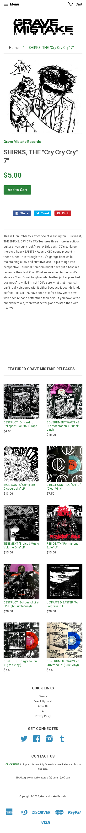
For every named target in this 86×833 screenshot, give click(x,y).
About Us (43, 706)
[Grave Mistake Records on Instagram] (49, 740)
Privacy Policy (43, 716)
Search (43, 696)
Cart (78, 4)
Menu (14, 4)
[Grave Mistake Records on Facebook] (36, 740)
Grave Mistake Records (22, 142)
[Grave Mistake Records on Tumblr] (62, 740)
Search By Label (43, 701)
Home (14, 47)
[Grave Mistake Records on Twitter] (23, 740)
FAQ (43, 711)
